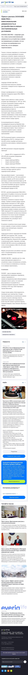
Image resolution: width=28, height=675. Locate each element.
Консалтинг (4, 633)
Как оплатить (19, 633)
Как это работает (17, 632)
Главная (3, 6)
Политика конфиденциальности (7, 647)
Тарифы (11, 633)
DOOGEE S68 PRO (6, 331)
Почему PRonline (6, 632)
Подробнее (14, 451)
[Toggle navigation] (26, 2)
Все (23, 341)
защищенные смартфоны (8, 334)
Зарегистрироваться (14, 481)
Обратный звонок (14, 497)
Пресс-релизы (9, 6)
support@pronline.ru (8, 643)
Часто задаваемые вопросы (9, 493)
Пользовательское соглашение (7, 649)
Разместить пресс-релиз (14, 456)
